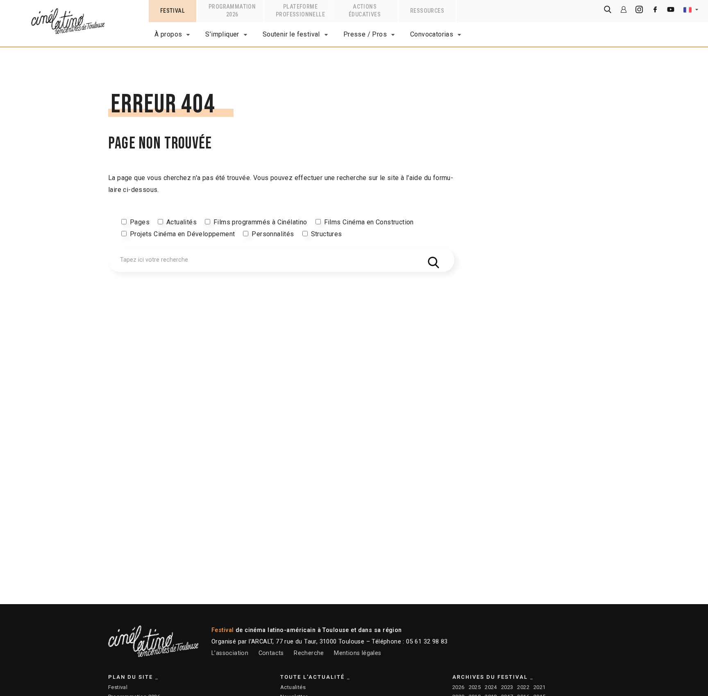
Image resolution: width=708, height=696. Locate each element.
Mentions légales (357, 653)
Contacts (271, 653)
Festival (117, 687)
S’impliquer (222, 34)
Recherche (309, 653)
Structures (326, 234)
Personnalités (273, 234)
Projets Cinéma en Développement (182, 234)
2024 (491, 687)
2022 (523, 687)
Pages (140, 222)
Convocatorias (431, 34)
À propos (168, 34)
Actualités (181, 222)
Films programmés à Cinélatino (260, 222)
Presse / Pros (365, 34)
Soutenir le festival (291, 34)
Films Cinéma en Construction (369, 222)
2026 (458, 687)
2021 (539, 687)
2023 (507, 687)
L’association (229, 653)
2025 (475, 687)
